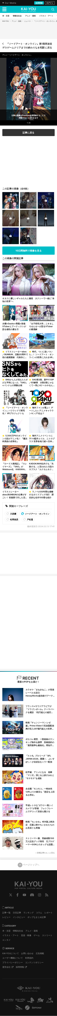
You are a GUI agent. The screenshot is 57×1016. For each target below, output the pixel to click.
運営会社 (6, 967)
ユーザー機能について (12, 958)
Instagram (39, 895)
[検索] (53, 9)
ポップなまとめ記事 (36, 917)
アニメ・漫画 (16, 21)
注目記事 (17, 912)
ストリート (47, 935)
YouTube (24, 895)
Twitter (10, 895)
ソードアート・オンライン (36, 513)
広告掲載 (40, 953)
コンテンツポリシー (34, 962)
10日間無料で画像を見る (28, 250)
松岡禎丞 (14, 519)
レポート (48, 912)
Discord (32, 895)
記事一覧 (6, 912)
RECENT (30, 678)
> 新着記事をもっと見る (45, 853)
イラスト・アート (10, 935)
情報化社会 (18, 930)
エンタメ (6, 940)
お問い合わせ (27, 953)
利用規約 (29, 958)
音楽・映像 (26, 935)
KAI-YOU (5, 21)
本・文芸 (6, 930)
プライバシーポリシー (12, 962)
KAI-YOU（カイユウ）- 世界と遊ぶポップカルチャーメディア (28, 9)
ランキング (28, 912)
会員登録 (39, 3)
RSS (46, 895)
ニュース (27, 21)
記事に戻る (28, 132)
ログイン (49, 3)
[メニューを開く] (4, 9)
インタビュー (19, 917)
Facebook (17, 895)
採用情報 (20, 967)
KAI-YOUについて (10, 953)
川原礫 (13, 513)
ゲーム (37, 935)
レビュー (6, 917)
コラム (39, 912)
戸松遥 (29, 519)
